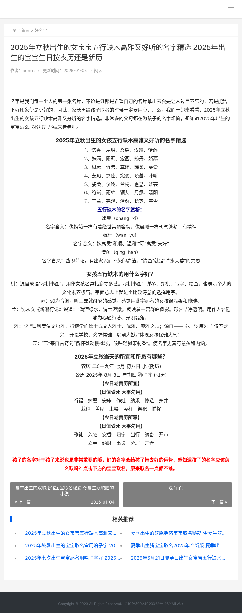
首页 (25, 30)
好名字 (41, 30)
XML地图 (176, 603)
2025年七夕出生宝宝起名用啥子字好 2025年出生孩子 (72, 558)
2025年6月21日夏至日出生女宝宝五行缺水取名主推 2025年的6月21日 (178, 558)
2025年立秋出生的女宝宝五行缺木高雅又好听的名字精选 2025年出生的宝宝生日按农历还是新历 (72, 533)
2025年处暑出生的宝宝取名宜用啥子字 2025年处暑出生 (72, 545)
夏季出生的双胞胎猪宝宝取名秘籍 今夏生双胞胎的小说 (178, 533)
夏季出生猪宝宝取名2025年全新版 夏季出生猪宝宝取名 (178, 545)
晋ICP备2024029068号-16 (147, 603)
